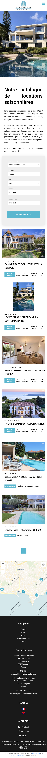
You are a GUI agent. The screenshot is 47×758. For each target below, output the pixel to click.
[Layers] (43, 564)
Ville (11, 179)
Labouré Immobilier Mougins (23, 678)
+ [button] (3, 563)
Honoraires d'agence (11, 744)
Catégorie (13, 161)
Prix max (13, 199)
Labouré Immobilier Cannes (23, 656)
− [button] (3, 567)
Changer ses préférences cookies (33, 744)
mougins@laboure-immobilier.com (23, 693)
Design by (26, 747)
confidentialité (36, 753)
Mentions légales (38, 741)
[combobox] (24, 165)
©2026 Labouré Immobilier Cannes (15, 742)
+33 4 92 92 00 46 (23, 691)
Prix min (13, 189)
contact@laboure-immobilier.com (23, 674)
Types (11, 170)
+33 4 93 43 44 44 (23, 671)
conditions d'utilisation (17, 755)
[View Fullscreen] (3, 572)
